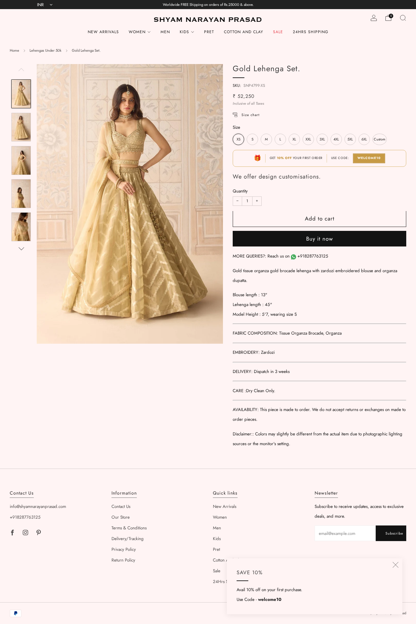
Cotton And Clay (243, 32)
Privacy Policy (123, 549)
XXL (308, 139)
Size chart (250, 115)
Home (14, 50)
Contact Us (120, 506)
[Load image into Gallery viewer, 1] (21, 93)
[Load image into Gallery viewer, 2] (21, 127)
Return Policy (123, 560)
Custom (379, 139)
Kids (184, 32)
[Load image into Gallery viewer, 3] (21, 160)
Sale (278, 32)
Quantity (240, 191)
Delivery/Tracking (127, 539)
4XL (336, 139)
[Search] (403, 18)
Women (137, 32)
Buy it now (319, 239)
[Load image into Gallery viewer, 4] (21, 193)
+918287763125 (312, 256)
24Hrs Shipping (310, 32)
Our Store (120, 517)
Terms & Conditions (129, 528)
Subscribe (394, 533)
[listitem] (208, 4)
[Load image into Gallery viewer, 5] (21, 226)
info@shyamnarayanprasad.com (38, 506)
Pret (209, 32)
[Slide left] (21, 72)
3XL (322, 139)
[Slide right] (21, 249)
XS (238, 139)
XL (294, 139)
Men (165, 32)
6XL (364, 139)
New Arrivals (103, 32)
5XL (350, 139)
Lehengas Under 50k (45, 50)
